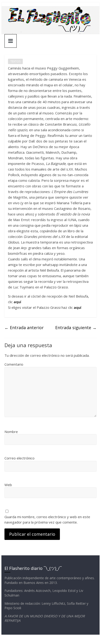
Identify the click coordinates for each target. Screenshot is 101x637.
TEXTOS (15, 61)
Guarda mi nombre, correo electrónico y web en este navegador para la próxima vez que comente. (47, 519)
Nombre (11, 431)
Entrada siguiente (76, 327)
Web (8, 484)
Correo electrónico (19, 458)
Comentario (13, 364)
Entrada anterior (24, 327)
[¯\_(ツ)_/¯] (50, 8)
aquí (17, 301)
